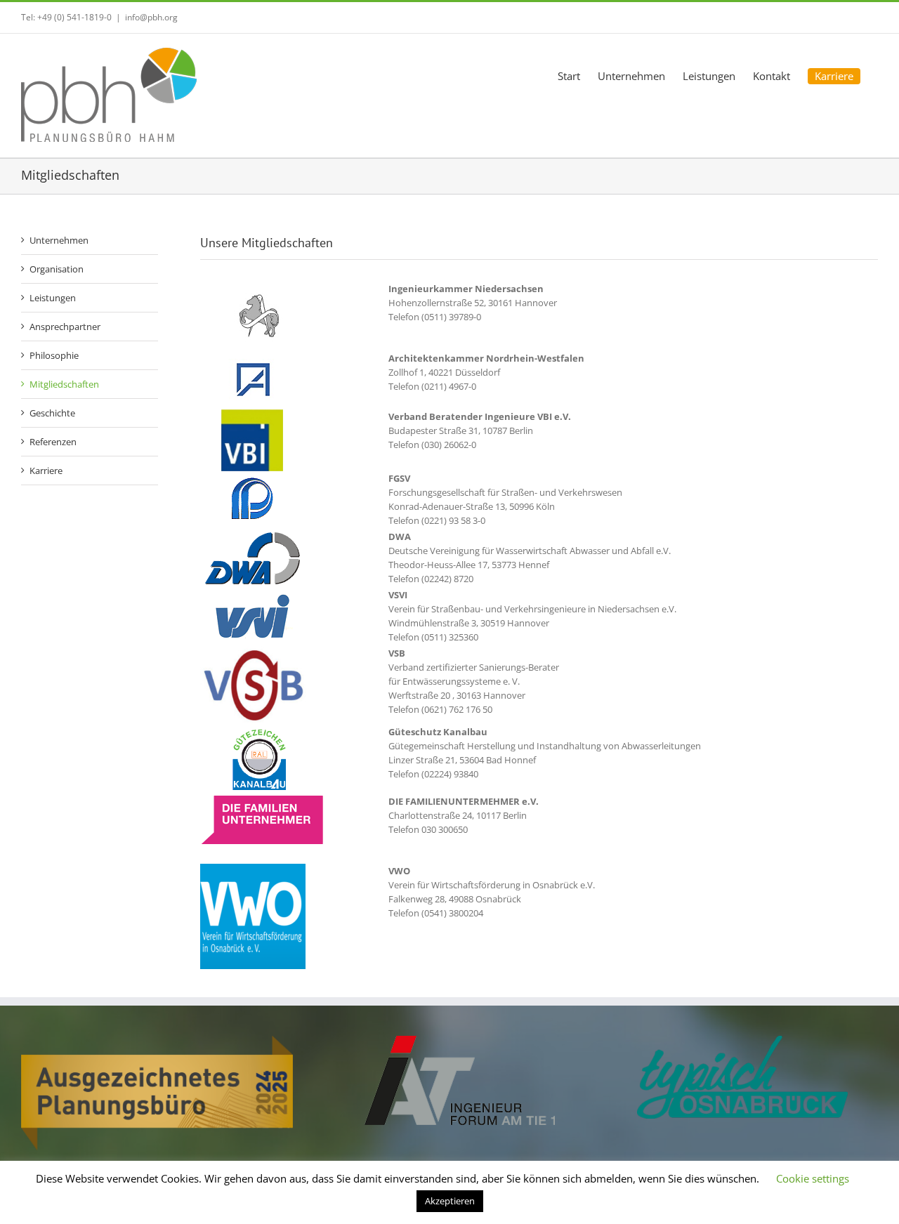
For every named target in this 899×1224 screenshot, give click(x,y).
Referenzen (53, 441)
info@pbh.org (151, 17)
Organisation (56, 269)
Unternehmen (58, 240)
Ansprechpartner (64, 326)
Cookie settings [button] (812, 1178)
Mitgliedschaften (64, 384)
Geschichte (52, 413)
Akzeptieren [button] (450, 1201)
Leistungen (52, 297)
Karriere (46, 470)
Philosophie (54, 355)
